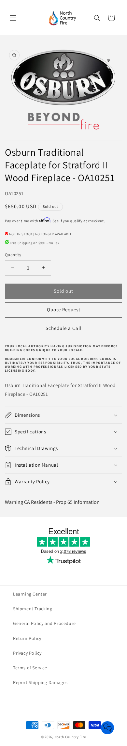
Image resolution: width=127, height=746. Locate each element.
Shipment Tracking (32, 609)
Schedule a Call (64, 328)
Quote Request (63, 309)
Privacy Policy (27, 653)
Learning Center (30, 594)
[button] (13, 18)
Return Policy (27, 638)
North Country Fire (70, 737)
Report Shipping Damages (40, 682)
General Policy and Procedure (44, 623)
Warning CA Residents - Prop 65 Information (52, 502)
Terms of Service (30, 668)
